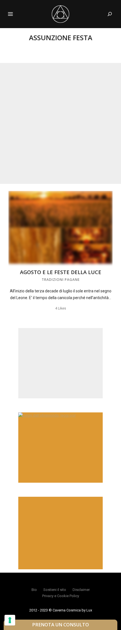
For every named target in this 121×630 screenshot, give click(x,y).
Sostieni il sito (54, 590)
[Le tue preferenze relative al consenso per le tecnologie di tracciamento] (10, 620)
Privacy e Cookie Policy (60, 596)
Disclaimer (81, 590)
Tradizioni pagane (61, 279)
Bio (34, 590)
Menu (10, 14)
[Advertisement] (60, 123)
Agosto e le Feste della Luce (60, 272)
